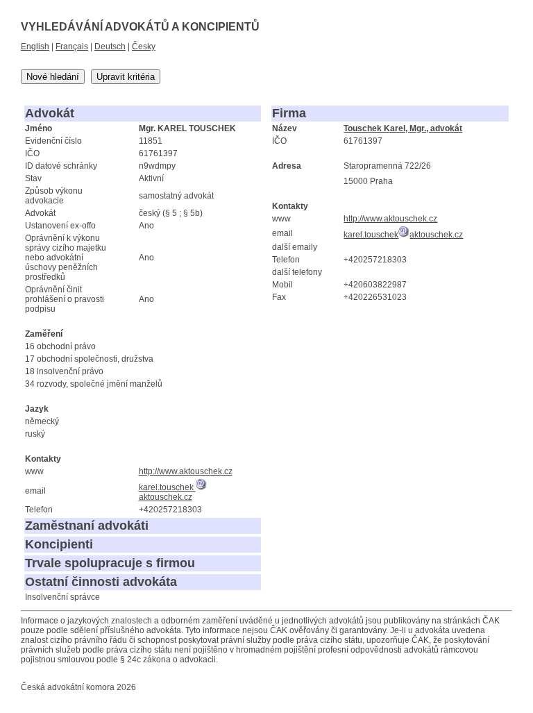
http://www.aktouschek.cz (185, 471)
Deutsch (110, 46)
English (35, 46)
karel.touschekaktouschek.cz (403, 235)
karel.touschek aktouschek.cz (167, 492)
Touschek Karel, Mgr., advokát (403, 128)
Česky (143, 46)
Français (72, 46)
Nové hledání (52, 77)
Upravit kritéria (125, 77)
